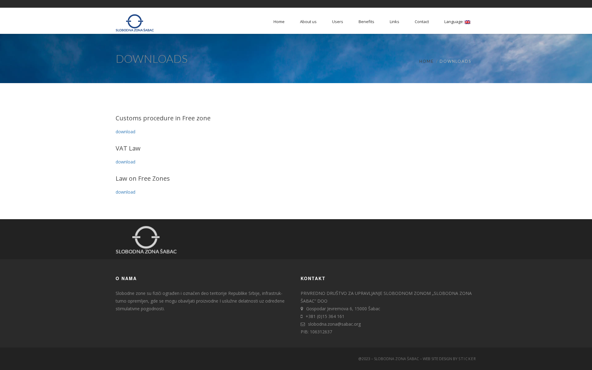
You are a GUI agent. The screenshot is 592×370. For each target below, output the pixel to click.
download (125, 132)
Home (426, 61)
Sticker (467, 358)
